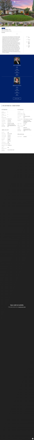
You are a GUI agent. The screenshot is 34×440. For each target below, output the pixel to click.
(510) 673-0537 (17, 90)
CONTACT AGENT (17, 98)
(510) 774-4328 (17, 70)
